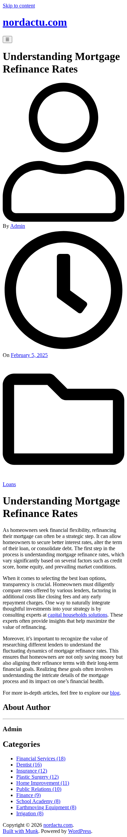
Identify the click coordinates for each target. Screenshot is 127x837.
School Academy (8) (38, 801)
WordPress (79, 831)
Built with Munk (20, 831)
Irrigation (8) (29, 813)
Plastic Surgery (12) (37, 777)
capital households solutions (77, 615)
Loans (9, 484)
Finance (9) (28, 795)
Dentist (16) (29, 765)
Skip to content (19, 5)
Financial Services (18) (40, 758)
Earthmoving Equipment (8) (46, 807)
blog (115, 693)
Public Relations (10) (38, 789)
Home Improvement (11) (42, 783)
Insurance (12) (31, 771)
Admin (17, 226)
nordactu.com (35, 22)
